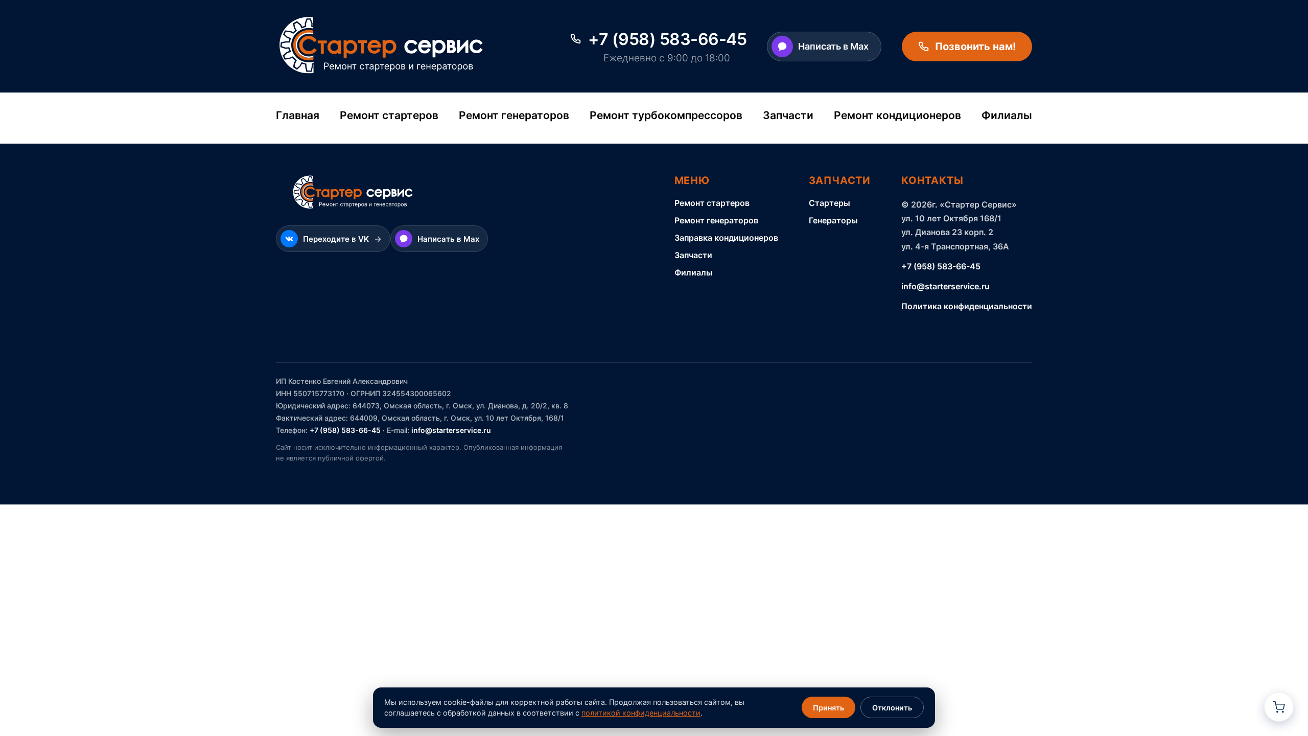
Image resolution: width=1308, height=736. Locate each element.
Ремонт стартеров (389, 115)
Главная (297, 115)
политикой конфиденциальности (640, 712)
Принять (828, 707)
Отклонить (892, 707)
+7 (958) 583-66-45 (940, 266)
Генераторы (833, 220)
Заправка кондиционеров (726, 238)
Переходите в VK (342, 239)
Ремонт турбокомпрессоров (666, 115)
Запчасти (788, 115)
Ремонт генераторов (514, 115)
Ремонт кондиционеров (897, 115)
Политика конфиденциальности (966, 306)
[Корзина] (1279, 707)
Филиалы (1007, 115)
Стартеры (829, 203)
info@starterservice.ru (945, 286)
